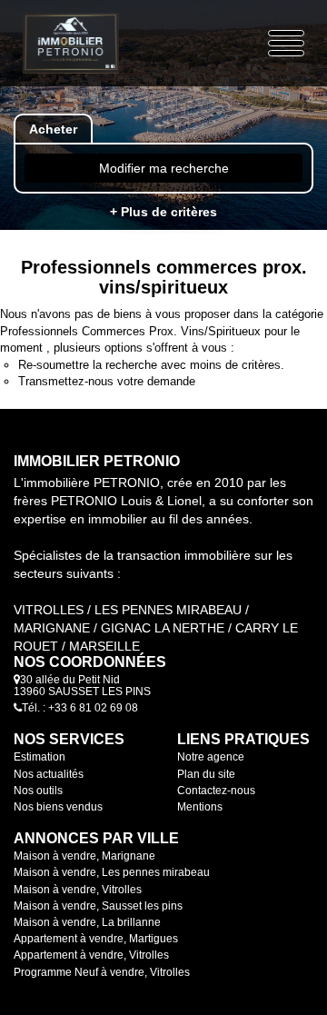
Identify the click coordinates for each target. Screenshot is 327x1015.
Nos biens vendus (58, 807)
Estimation (39, 757)
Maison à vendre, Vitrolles (78, 889)
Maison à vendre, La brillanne (87, 922)
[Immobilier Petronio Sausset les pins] (71, 43)
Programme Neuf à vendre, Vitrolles (102, 972)
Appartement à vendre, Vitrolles (91, 955)
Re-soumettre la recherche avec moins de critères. (151, 365)
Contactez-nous (216, 790)
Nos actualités (49, 774)
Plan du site (206, 774)
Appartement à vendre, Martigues (96, 938)
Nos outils (38, 790)
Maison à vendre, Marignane (84, 856)
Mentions (200, 807)
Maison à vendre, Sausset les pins (98, 906)
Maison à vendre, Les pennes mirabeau (112, 872)
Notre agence (210, 757)
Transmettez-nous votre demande (106, 381)
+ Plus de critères (163, 211)
